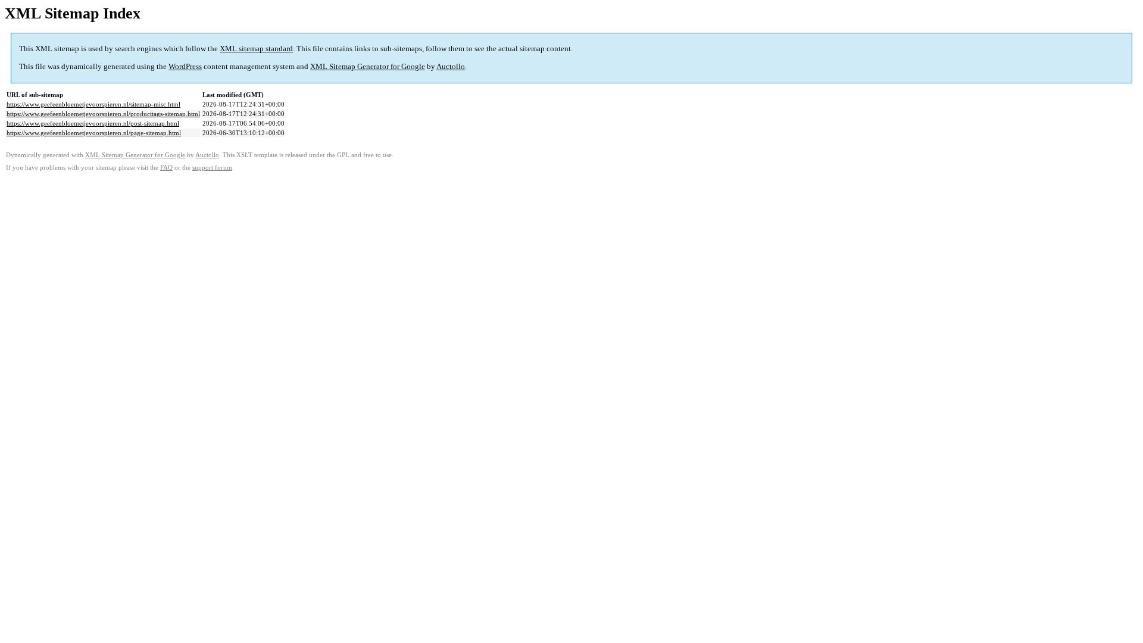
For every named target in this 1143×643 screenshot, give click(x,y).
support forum (212, 167)
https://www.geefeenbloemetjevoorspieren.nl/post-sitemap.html (93, 123)
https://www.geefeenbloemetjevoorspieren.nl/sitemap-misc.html (93, 104)
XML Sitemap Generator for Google (367, 66)
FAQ (166, 167)
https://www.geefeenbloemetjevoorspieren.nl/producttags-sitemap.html (103, 113)
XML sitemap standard (256, 48)
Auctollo (450, 66)
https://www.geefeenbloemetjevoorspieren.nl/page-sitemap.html (94, 132)
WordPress (185, 66)
